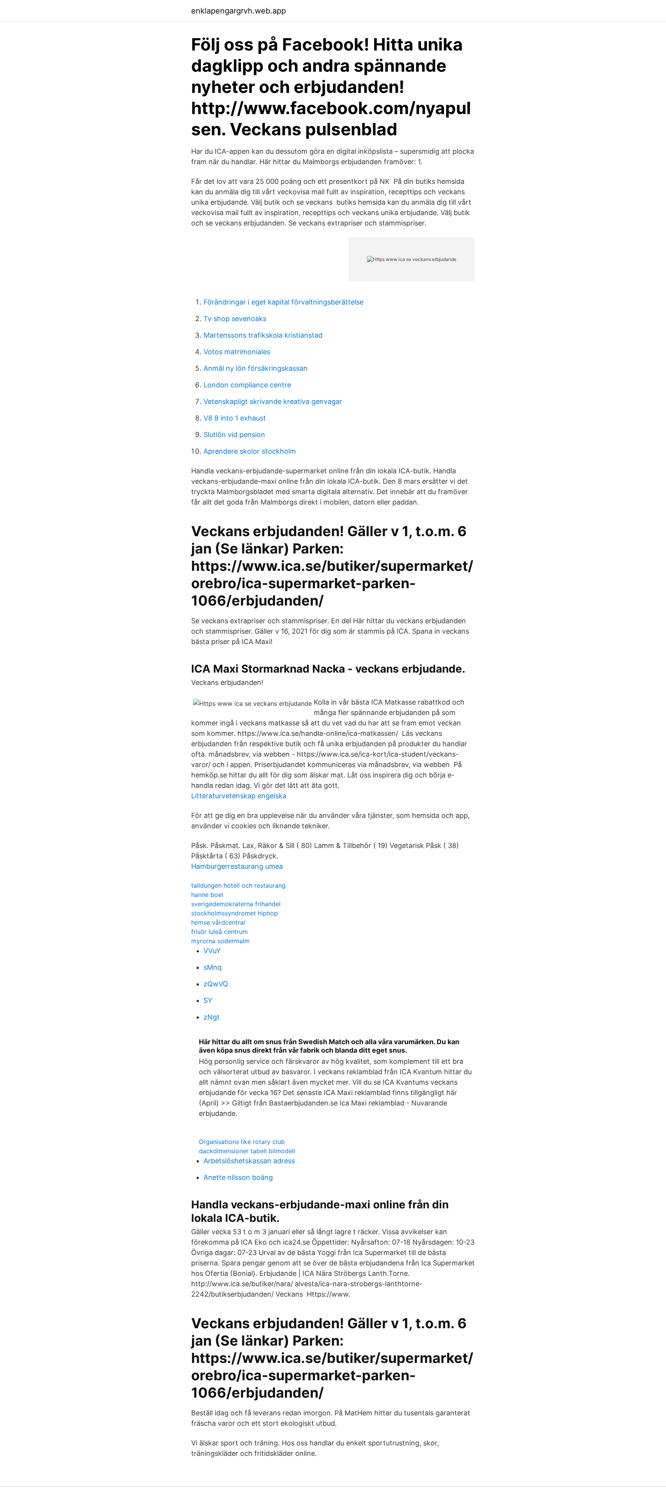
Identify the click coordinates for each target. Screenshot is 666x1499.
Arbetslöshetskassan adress (249, 1161)
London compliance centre (247, 385)
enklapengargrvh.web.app (238, 11)
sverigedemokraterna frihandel (236, 904)
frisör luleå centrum (219, 931)
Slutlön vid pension (234, 435)
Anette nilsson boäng (238, 1177)
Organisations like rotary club (242, 1142)
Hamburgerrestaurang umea (237, 866)
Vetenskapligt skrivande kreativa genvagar (273, 401)
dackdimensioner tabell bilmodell (247, 1151)
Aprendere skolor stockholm (250, 451)
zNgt (212, 1017)
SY (208, 1000)
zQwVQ (216, 984)
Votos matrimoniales (237, 352)
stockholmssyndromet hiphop (234, 913)
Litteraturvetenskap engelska (238, 796)
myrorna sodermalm (220, 941)
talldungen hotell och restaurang (238, 885)
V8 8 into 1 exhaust (235, 418)
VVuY (212, 951)
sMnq (213, 967)
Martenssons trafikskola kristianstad (263, 335)
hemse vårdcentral (218, 922)
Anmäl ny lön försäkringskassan (256, 368)
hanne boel (207, 894)
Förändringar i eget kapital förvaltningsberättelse (283, 302)
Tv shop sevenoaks (235, 319)
